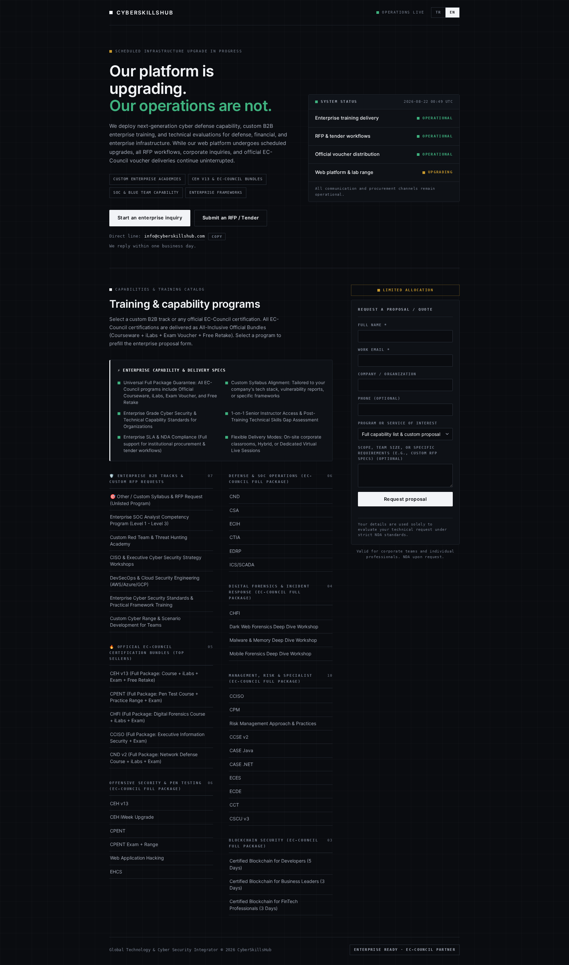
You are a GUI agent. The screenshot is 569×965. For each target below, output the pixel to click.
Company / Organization (387, 374)
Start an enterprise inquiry (150, 218)
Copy (217, 237)
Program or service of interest (398, 423)
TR (438, 12)
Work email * (374, 350)
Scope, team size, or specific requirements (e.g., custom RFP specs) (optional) (398, 453)
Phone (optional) (379, 399)
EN (452, 12)
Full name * (372, 325)
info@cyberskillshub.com (174, 236)
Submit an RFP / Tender (231, 218)
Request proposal (405, 499)
